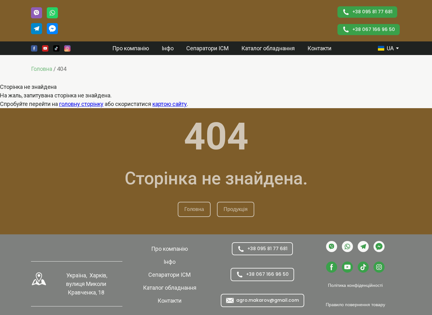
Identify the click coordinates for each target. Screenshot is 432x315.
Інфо (168, 48)
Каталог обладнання (268, 48)
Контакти (319, 48)
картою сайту (169, 104)
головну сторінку (81, 104)
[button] (36, 12)
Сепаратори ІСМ (207, 48)
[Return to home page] (201, 20)
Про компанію (130, 48)
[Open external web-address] (39, 279)
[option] (386, 48)
